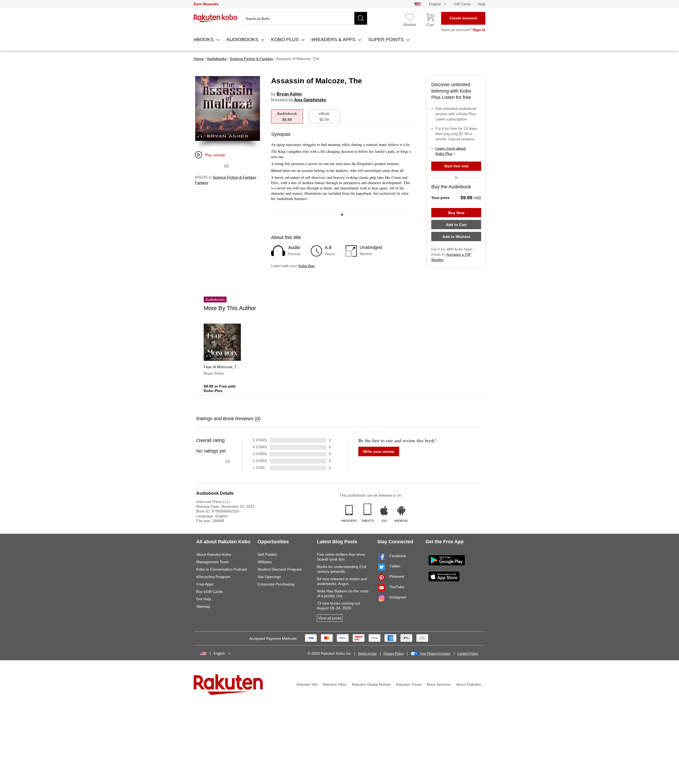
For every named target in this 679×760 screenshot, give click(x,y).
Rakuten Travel (408, 684)
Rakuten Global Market (371, 684)
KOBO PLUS (285, 39)
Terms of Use (367, 653)
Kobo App (306, 266)
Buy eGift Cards (209, 591)
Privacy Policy (394, 653)
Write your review (378, 451)
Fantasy (201, 182)
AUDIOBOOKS (243, 39)
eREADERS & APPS (334, 39)
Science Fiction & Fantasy (234, 177)
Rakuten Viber (335, 684)
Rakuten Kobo (215, 18)
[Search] (360, 18)
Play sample (215, 155)
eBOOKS (204, 39)
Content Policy (467, 653)
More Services (439, 684)
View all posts (329, 618)
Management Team (212, 562)
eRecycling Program (213, 577)
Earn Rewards (206, 4)
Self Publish (267, 554)
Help (481, 4)
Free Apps (205, 584)
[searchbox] (305, 18)
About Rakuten (468, 684)
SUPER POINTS (386, 39)
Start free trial (456, 166)
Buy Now (456, 213)
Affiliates (265, 562)
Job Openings (269, 577)
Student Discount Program (280, 569)
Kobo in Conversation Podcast (221, 569)
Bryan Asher (289, 94)
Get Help (203, 599)
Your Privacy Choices (435, 653)
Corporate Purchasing (276, 584)
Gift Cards (462, 4)
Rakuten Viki (307, 684)
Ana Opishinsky (310, 100)
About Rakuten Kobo (213, 554)
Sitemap (203, 606)
